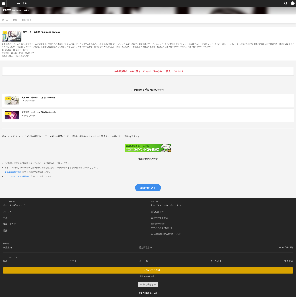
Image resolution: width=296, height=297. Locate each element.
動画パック (27, 20)
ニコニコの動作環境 (13, 172)
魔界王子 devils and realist (15, 10)
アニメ (6, 218)
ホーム (5, 20)
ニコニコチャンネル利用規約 (17, 176)
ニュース (143, 261)
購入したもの (157, 211)
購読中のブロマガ (159, 218)
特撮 (5, 230)
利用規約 (7, 247)
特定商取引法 (145, 247)
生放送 (73, 261)
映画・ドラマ (9, 224)
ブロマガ (7, 211)
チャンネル (216, 261)
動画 (15, 20)
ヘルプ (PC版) (286, 247)
